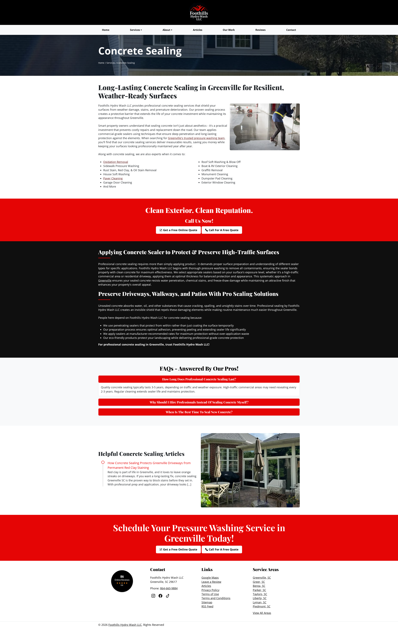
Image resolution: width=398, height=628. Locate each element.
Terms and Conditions (215, 598)
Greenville (104, 280)
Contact (291, 30)
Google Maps (210, 577)
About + (167, 30)
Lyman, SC (259, 602)
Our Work (229, 30)
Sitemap (206, 602)
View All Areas (262, 613)
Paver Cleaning (113, 178)
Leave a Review (211, 582)
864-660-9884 (169, 588)
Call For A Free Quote (223, 230)
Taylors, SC (260, 594)
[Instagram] (153, 595)
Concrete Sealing (126, 62)
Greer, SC (259, 582)
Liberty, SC (259, 598)
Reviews (260, 30)
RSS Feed (207, 606)
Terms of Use (210, 594)
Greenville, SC (262, 577)
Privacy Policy (210, 590)
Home (105, 30)
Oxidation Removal (115, 162)
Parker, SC (259, 590)
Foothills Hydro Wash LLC (125, 625)
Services (110, 62)
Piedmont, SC (261, 606)
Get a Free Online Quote (179, 230)
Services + (136, 30)
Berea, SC (259, 586)
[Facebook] (161, 595)
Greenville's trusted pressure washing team (196, 138)
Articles (197, 30)
